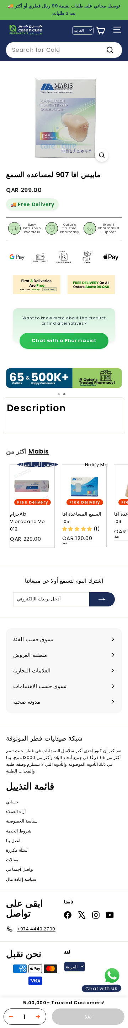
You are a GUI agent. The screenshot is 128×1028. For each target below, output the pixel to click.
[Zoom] (101, 155)
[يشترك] (102, 599)
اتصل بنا (13, 840)
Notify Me (96, 464)
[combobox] (64, 50)
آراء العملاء (16, 811)
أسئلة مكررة (17, 850)
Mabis (38, 451)
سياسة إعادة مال (21, 879)
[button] (78, 529)
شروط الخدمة (18, 831)
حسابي (12, 802)
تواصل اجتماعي (19, 869)
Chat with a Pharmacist (64, 340)
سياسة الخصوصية (22, 821)
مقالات (12, 860)
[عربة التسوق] (100, 30)
